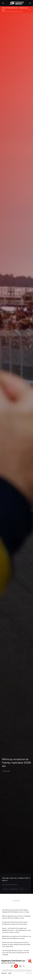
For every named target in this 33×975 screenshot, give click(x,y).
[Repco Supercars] (16, 3)
